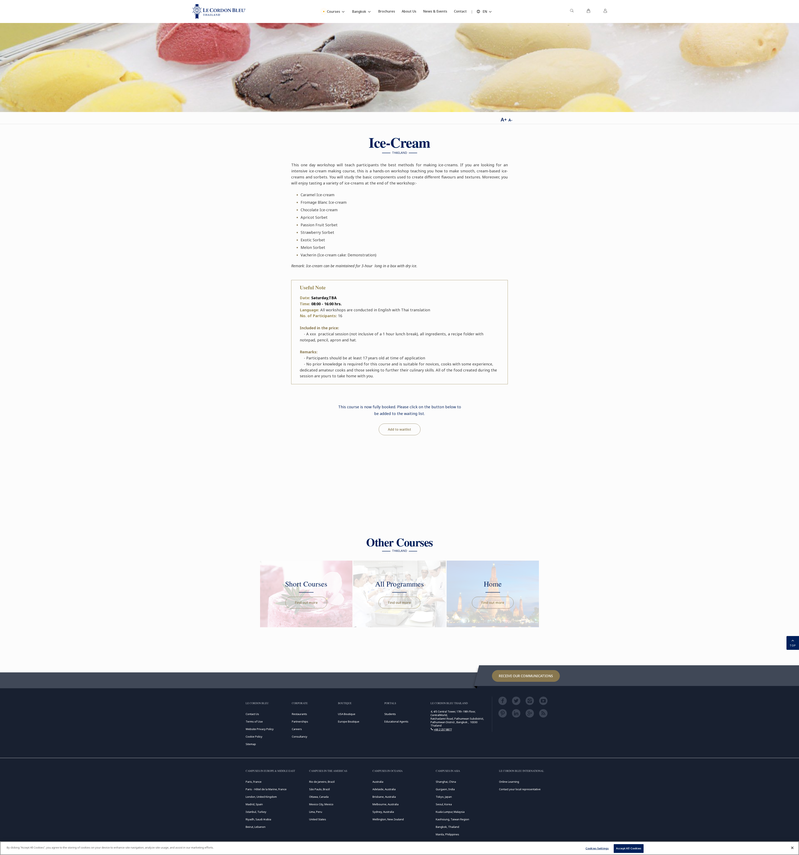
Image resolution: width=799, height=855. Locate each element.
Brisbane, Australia (384, 797)
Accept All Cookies (628, 848)
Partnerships (300, 721)
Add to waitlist (399, 429)
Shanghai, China (446, 782)
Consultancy (299, 736)
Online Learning (509, 782)
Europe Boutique (348, 721)
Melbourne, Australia (385, 804)
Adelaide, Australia (384, 789)
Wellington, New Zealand (388, 819)
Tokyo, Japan (444, 797)
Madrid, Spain (254, 804)
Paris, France (254, 782)
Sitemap (251, 744)
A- (510, 119)
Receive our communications (526, 676)
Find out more (306, 602)
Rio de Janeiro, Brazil (322, 782)
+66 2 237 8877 (443, 729)
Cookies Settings (597, 848)
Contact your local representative (520, 789)
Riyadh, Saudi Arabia (258, 819)
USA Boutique (346, 714)
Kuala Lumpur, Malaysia (450, 812)
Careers (297, 729)
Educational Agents (396, 721)
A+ (504, 119)
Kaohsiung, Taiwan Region (452, 819)
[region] (399, 848)
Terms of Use (254, 721)
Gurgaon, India (445, 789)
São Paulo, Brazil (319, 789)
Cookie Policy (254, 736)
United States (317, 819)
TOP (793, 645)
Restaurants (299, 714)
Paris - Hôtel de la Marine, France (266, 789)
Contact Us (252, 714)
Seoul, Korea (444, 804)
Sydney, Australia (383, 812)
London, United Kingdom (261, 797)
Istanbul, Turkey (256, 812)
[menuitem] (571, 11)
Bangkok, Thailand (447, 827)
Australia (377, 782)
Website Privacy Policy (260, 729)
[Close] (792, 847)
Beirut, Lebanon (255, 827)
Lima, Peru (315, 812)
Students (390, 714)
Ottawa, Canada (319, 797)
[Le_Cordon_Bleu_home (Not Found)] (219, 11)
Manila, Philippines (447, 834)
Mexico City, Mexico (321, 804)
